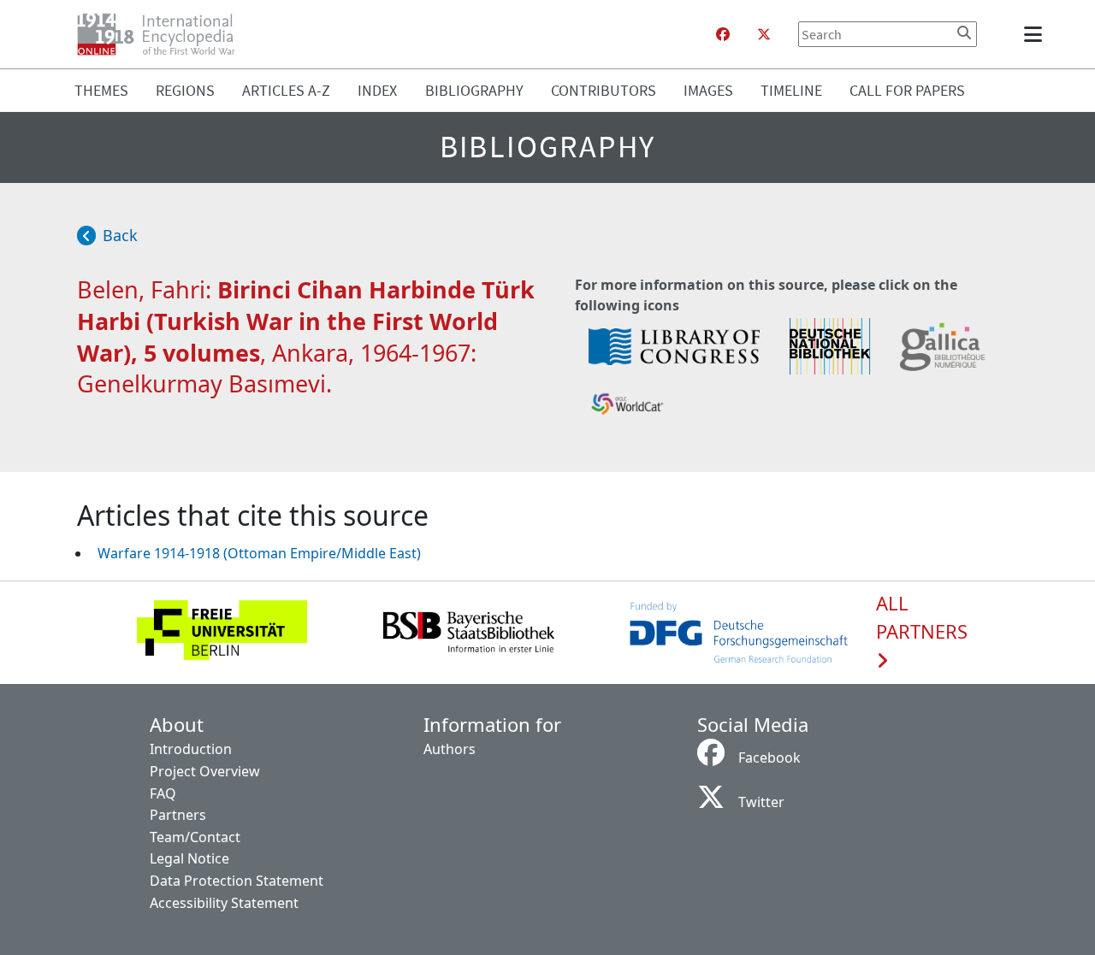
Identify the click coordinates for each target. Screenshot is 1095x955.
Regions (185, 90)
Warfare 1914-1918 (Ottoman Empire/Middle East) (259, 553)
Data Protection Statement (236, 880)
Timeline (791, 90)
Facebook (769, 757)
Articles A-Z (286, 90)
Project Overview (205, 771)
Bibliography (474, 90)
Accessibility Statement (224, 902)
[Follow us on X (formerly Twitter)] (764, 34)
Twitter (761, 802)
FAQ (163, 793)
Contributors (603, 90)
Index (377, 90)
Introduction (191, 749)
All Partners (922, 618)
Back (120, 235)
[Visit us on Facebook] (723, 34)
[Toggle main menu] (1036, 34)
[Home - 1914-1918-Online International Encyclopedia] (163, 34)
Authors (449, 749)
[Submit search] (964, 32)
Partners (178, 814)
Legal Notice (189, 858)
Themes (101, 90)
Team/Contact (195, 837)
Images (708, 90)
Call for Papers (907, 90)
